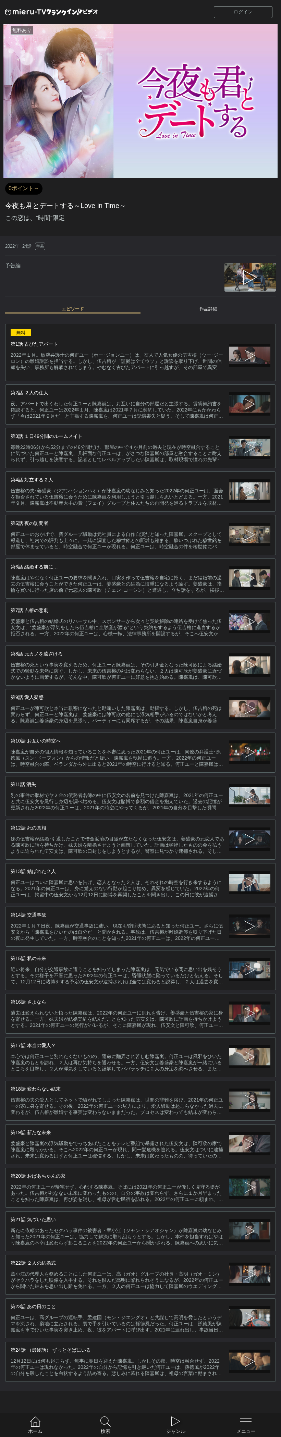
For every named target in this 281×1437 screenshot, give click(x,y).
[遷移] (249, 404)
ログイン (243, 11)
